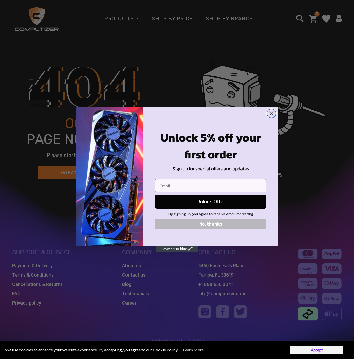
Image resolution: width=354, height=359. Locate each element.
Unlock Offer (210, 202)
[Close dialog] (271, 113)
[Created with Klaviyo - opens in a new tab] (177, 249)
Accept (317, 350)
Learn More (193, 349)
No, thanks (210, 224)
